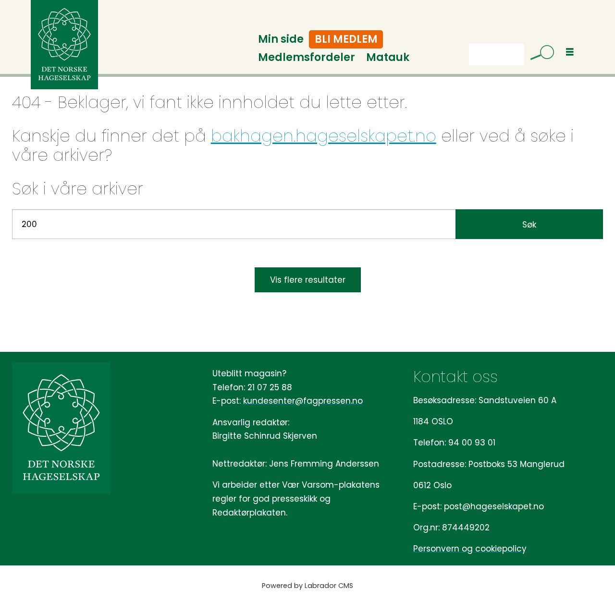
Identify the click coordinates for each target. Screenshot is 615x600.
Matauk (387, 57)
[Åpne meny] (570, 52)
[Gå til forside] (64, 44)
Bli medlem (346, 39)
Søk (529, 224)
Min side (281, 39)
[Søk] (538, 54)
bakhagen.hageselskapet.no (323, 135)
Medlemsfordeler (306, 57)
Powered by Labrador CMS (307, 585)
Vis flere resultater (307, 280)
